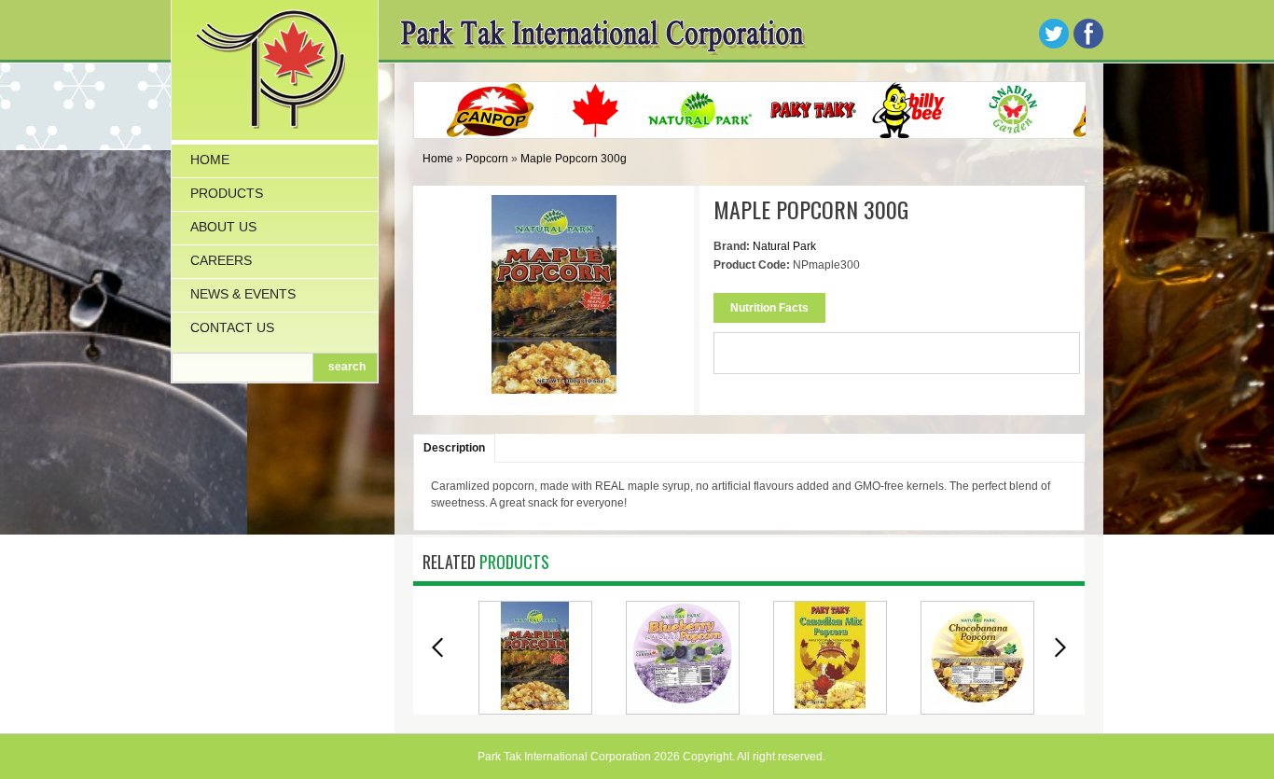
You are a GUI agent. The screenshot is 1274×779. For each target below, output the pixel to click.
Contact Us (232, 327)
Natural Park (784, 246)
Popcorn (486, 158)
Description (454, 447)
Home (209, 159)
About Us (223, 226)
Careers (221, 260)
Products (226, 193)
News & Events (243, 293)
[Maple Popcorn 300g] (554, 396)
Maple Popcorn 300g (573, 158)
